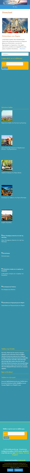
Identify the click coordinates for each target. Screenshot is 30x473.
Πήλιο (26, 363)
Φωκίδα (25, 364)
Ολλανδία (24, 383)
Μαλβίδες (19, 383)
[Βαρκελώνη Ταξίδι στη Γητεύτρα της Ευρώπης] (6, 120)
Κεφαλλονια (20, 358)
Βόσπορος (18, 381)
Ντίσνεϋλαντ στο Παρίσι (11, 36)
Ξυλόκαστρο (14, 363)
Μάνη (2, 361)
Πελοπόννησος (5, 256)
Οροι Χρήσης (19, 453)
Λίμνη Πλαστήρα (21, 359)
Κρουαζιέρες (8, 359)
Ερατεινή (18, 354)
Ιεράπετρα (15, 356)
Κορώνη (3, 359)
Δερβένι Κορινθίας (6, 222)
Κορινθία (25, 358)
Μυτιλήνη (3, 363)
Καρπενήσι (14, 358)
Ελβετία (25, 381)
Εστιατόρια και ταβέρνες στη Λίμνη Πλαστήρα (13, 197)
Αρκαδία (8, 354)
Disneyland (3, 381)
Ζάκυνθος (3, 356)
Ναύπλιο (9, 363)
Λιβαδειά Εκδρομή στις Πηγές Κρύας (11, 172)
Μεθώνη (14, 361)
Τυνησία (19, 385)
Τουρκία (15, 385)
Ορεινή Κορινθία (21, 363)
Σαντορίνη (7, 364)
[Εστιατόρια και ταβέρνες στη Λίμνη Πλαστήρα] (6, 194)
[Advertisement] (15, 88)
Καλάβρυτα (4, 358)
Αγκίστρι (17, 352)
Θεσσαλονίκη (9, 356)
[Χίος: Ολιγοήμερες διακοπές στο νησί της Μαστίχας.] (15, 237)
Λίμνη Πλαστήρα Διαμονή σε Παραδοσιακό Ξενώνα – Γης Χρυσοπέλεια (13, 148)
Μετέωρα (23, 361)
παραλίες (3, 368)
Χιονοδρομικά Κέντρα (10, 366)
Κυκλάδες (14, 359)
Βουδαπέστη (13, 381)
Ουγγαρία (3, 385)
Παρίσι (8, 385)
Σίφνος (3, 364)
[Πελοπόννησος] (5, 253)
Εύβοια (22, 354)
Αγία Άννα (12, 352)
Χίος (2, 366)
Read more (22, 48)
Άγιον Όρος (3, 352)
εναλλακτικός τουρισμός (22, 366)
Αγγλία (8, 381)
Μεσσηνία (18, 361)
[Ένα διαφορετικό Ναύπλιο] (8, 286)
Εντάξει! (10, 470)
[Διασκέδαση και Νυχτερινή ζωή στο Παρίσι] (12, 302)
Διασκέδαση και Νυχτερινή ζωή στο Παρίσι (13, 305)
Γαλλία (22, 381)
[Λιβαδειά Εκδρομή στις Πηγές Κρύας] (6, 170)
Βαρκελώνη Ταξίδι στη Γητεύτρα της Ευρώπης (13, 123)
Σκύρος (12, 364)
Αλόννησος (21, 352)
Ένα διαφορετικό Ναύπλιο (8, 289)
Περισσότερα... (18, 470)
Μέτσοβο (6, 361)
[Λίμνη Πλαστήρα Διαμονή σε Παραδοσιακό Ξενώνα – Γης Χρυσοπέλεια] (6, 145)
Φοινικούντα (20, 364)
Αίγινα (8, 352)
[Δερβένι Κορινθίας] (6, 219)
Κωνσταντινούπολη (6, 383)
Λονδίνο (14, 383)
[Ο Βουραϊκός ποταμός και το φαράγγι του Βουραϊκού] (15, 270)
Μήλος (10, 361)
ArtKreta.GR (21, 460)
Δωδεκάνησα (13, 354)
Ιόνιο (19, 356)
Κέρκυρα (23, 356)
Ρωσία (11, 385)
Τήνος (15, 364)
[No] (28, 467)
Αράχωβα (3, 354)
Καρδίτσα (9, 358)
